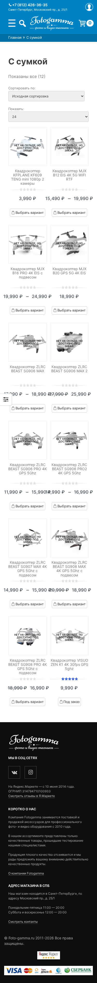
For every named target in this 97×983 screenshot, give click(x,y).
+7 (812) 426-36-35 (30, 5)
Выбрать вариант (30, 212)
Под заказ (71, 702)
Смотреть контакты (23, 922)
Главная (14, 37)
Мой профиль (89, 7)
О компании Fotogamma (26, 873)
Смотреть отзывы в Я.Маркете (31, 796)
